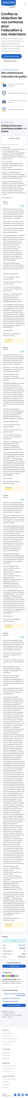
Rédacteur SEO (6, 1055)
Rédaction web (6, 1058)
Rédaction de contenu (7, 1011)
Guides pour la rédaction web (9, 1066)
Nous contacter (6, 1081)
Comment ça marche (7, 1033)
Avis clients (5, 1087)
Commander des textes (11, 56)
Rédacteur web (6, 1053)
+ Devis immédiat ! (14, 966)
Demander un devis (10, 61)
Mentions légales (6, 1044)
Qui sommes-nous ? (7, 1036)
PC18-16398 (21, 945)
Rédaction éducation (9, 1013)
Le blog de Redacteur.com (8, 1068)
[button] (25, 4)
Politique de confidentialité (8, 1041)
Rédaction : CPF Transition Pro (11, 998)
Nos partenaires (6, 1084)
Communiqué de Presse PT (10, 1001)
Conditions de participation (8, 1079)
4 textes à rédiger (14, 138)
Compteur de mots (7, 1071)
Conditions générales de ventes (10, 1038)
